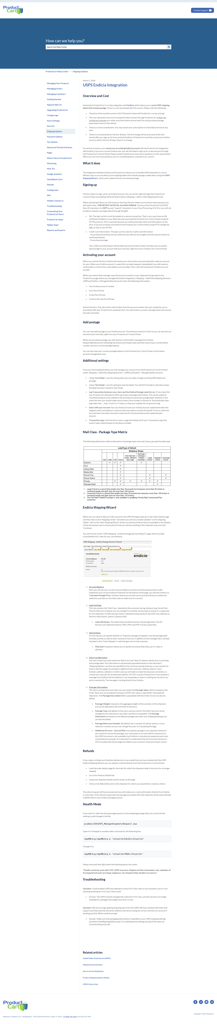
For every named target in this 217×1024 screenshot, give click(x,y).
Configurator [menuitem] (53, 190)
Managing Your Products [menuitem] (58, 83)
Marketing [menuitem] (51, 163)
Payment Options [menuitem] (55, 136)
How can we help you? (65, 40)
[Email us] (212, 1002)
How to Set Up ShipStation (93, 971)
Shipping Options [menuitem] (54, 131)
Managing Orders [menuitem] (55, 88)
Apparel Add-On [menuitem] (54, 104)
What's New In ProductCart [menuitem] (59, 158)
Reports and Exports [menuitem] (56, 230)
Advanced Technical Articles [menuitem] (59, 147)
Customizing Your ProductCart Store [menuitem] (55, 212)
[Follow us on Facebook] (195, 1002)
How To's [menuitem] (51, 168)
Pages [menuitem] (49, 152)
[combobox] (106, 47)
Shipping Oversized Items (93, 965)
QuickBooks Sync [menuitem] (55, 179)
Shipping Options (80, 71)
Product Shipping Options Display (96, 978)
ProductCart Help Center (57, 71)
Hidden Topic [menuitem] (53, 225)
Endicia (130, 105)
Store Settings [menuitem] (53, 120)
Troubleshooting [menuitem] (54, 206)
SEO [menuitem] (49, 195)
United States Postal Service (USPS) (97, 958)
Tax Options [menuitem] (52, 142)
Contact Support (201, 10)
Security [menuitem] (51, 126)
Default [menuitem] (50, 184)
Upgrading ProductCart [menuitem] (57, 110)
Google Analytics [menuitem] (54, 174)
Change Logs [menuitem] (52, 115)
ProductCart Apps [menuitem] (55, 219)
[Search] (169, 47)
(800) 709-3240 (71, 1017)
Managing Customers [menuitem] (56, 94)
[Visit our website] (201, 1002)
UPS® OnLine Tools (90, 984)
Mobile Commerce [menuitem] (55, 200)
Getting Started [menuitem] (54, 99)
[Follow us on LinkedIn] (206, 1002)
